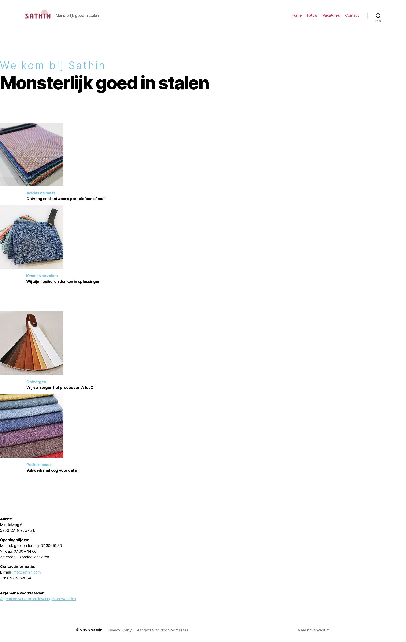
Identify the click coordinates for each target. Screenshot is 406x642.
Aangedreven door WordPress (162, 630)
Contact (352, 15)
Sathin (96, 630)
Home (297, 15)
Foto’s (312, 15)
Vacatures (331, 15)
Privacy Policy (120, 630)
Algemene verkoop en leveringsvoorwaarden (38, 599)
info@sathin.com (26, 572)
